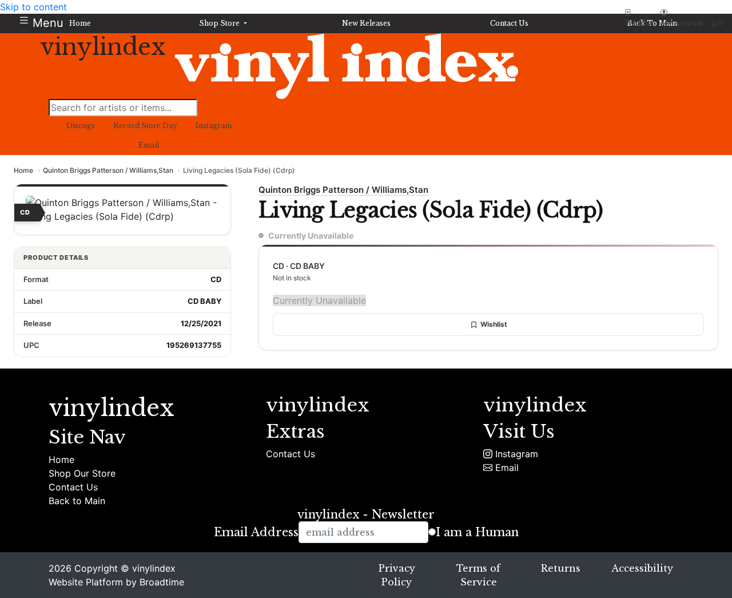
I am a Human (477, 532)
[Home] (346, 65)
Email (505, 467)
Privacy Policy (397, 575)
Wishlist (493, 324)
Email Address (256, 532)
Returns (560, 568)
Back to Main (77, 500)
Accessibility (642, 568)
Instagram (515, 454)
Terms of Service (478, 575)
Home (23, 170)
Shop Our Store (82, 473)
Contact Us (73, 487)
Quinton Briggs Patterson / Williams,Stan (108, 170)
